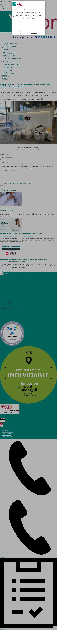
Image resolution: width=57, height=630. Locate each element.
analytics (17, 28)
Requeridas (23, 33)
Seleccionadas (28, 33)
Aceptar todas (34, 33)
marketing (17, 31)
